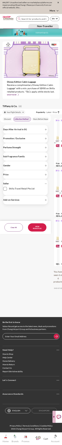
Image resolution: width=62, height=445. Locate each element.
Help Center (8, 357)
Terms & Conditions (31, 426)
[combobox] (32, 18)
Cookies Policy (46, 426)
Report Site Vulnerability (13, 371)
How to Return (9, 364)
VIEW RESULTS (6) (37, 227)
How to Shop (8, 354)
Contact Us (7, 368)
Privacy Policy (15, 426)
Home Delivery (9, 361)
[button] (25, 129)
